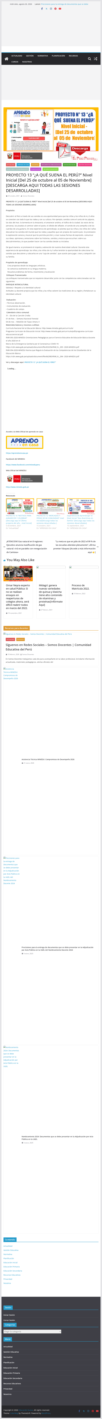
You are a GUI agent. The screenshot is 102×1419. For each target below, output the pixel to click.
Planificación (58, 56)
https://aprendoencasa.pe (17, 453)
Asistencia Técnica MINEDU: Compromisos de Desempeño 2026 (48, 759)
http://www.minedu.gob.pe (17, 487)
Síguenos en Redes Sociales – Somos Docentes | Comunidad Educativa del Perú (48, 647)
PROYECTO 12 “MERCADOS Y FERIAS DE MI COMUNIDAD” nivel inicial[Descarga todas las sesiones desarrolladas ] (50, 519)
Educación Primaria (11, 1266)
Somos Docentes (28, 196)
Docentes (35, 165)
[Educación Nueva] (6, 59)
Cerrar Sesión (9, 1320)
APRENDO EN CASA (23, 165)
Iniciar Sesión (9, 1315)
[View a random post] (96, 59)
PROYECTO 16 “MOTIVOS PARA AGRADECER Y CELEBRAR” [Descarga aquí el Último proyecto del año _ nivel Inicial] (19, 519)
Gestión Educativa (85, 165)
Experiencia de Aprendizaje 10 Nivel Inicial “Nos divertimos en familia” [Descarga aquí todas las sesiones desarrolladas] (80, 519)
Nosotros (27, 62)
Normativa (43, 56)
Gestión (30, 56)
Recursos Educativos (50, 169)
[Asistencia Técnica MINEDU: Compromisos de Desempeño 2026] (11, 761)
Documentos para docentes (51, 165)
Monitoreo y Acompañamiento (17, 169)
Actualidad (16, 56)
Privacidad (7, 1279)
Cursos (14, 62)
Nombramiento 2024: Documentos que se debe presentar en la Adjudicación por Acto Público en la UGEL (57, 1137)
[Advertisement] (50, 28)
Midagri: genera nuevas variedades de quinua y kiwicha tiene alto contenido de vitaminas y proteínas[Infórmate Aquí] (51, 595)
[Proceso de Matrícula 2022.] (83, 567)
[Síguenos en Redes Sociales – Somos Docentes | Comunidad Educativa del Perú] (50, 634)
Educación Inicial (70, 165)
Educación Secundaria (12, 1271)
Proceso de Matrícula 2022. (80, 587)
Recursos (73, 56)
